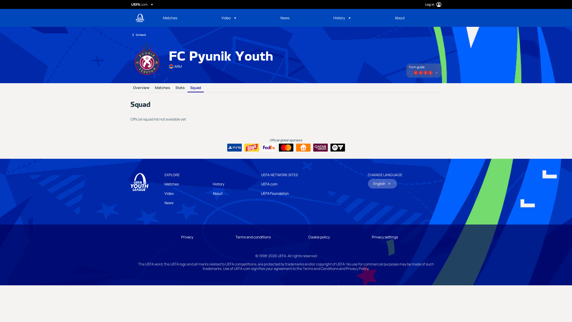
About (218, 193)
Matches (162, 88)
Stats (180, 88)
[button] (229, 18)
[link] (170, 18)
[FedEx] (269, 148)
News (168, 202)
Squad (195, 88)
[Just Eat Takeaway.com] (303, 148)
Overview (141, 88)
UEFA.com (269, 184)
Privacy (187, 237)
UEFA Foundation (275, 193)
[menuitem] (186, 18)
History (218, 184)
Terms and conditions (253, 237)
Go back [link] (141, 35)
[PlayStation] (234, 148)
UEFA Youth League (139, 18)
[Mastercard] (286, 148)
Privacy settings (385, 237)
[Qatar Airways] (320, 148)
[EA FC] (337, 148)
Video (169, 193)
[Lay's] (251, 148)
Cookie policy (319, 237)
